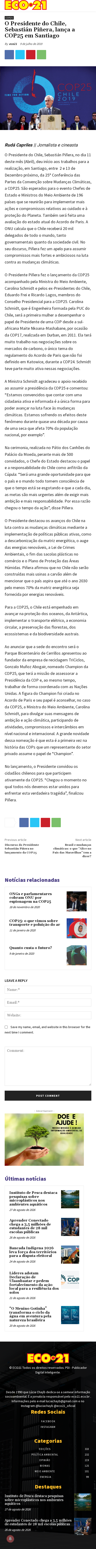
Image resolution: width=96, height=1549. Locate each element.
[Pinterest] (30, 54)
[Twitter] (20, 54)
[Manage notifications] (10, 1538)
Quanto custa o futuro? (30, 948)
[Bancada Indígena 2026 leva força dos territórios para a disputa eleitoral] (70, 1255)
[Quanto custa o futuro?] (77, 955)
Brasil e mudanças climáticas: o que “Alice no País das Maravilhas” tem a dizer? (71, 850)
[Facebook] (9, 54)
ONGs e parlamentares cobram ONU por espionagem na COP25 (30, 898)
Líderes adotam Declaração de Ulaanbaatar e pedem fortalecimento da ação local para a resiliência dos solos (34, 1283)
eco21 (13, 44)
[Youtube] (56, 1381)
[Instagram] (48, 1381)
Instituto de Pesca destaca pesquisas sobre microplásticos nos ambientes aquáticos (33, 1199)
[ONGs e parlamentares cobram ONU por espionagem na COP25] (77, 901)
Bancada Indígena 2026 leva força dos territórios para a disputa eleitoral (32, 1252)
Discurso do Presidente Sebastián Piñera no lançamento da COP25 (22, 848)
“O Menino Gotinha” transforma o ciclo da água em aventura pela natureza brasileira (30, 1314)
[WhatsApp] (41, 54)
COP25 (9, 17)
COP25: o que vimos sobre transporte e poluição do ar (34, 923)
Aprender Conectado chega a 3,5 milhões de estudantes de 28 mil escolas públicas (30, 1226)
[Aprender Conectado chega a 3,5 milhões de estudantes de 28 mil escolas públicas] (70, 1227)
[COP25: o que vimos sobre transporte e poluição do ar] (77, 928)
